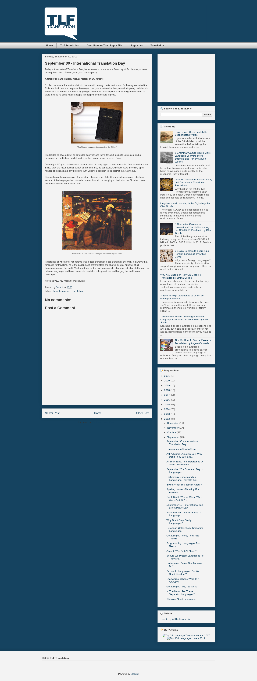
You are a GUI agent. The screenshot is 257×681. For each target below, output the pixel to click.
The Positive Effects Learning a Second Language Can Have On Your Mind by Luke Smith (184, 319)
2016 (167, 399)
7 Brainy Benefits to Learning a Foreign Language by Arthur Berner (192, 253)
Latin (55, 291)
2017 (167, 394)
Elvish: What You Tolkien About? (184, 484)
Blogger (134, 674)
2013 (167, 414)
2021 (167, 375)
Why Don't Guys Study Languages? (178, 522)
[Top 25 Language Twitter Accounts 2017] (186, 635)
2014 (167, 409)
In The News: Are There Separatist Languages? (180, 593)
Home (49, 45)
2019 (167, 385)
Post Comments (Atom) (104, 422)
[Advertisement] (97, 397)
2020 (167, 380)
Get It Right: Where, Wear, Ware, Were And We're (184, 498)
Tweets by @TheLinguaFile (175, 619)
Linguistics (136, 45)
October (172, 432)
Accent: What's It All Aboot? (181, 551)
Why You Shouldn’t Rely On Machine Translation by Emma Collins (180, 276)
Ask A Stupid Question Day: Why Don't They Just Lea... (184, 455)
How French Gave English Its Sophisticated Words (191, 133)
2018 (167, 390)
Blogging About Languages (181, 599)
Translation (157, 45)
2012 (167, 418)
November (173, 427)
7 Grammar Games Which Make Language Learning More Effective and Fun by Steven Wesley (193, 157)
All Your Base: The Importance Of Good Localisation (185, 463)
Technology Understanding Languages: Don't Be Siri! (181, 478)
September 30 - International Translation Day (182, 443)
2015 (167, 404)
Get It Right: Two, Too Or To (181, 586)
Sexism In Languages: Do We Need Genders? (182, 573)
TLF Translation (69, 45)
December (173, 423)
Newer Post (52, 413)
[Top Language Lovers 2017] (186, 638)
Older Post (142, 413)
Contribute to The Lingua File (104, 45)
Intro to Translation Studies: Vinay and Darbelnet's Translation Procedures (193, 182)
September (173, 437)
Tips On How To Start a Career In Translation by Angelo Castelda (193, 342)
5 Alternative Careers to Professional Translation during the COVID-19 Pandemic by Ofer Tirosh (193, 228)
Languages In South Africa (181, 449)
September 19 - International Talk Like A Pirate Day (184, 506)
